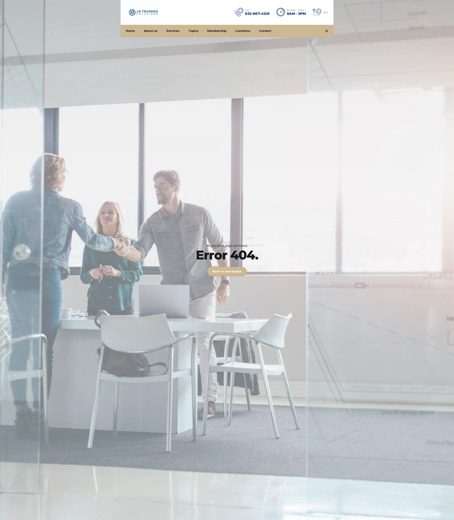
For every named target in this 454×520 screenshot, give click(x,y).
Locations (242, 31)
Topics (193, 31)
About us (150, 31)
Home (130, 31)
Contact (265, 31)
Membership (216, 31)
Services (172, 31)
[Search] (326, 30)
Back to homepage (227, 271)
